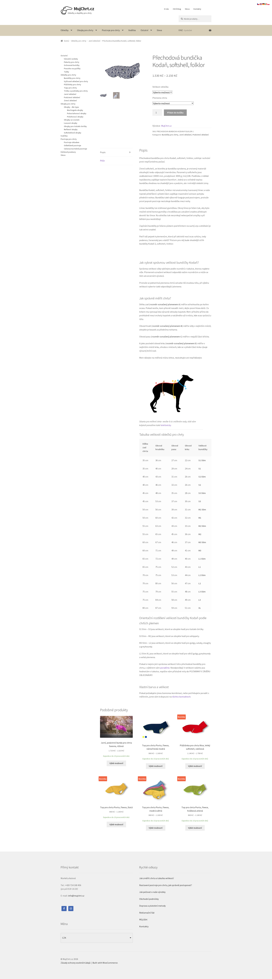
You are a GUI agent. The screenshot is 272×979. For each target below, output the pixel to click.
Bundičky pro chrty (170, 134)
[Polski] (268, 3)
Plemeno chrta (159, 97)
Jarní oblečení (94, 41)
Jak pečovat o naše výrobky (152, 892)
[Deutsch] (263, 3)
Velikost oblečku (160, 86)
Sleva (187, 9)
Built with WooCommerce (105, 962)
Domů (66, 41)
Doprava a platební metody (152, 905)
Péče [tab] (102, 160)
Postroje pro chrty (111, 30)
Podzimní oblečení (201, 134)
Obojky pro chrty (85, 30)
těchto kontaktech (181, 696)
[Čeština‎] (258, 3)
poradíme (165, 667)
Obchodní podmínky (149, 898)
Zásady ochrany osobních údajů (76, 962)
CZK (64, 937)
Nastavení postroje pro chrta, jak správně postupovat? (165, 885)
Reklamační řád (146, 912)
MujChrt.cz (84, 8)
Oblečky (64, 30)
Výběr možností (116, 763)
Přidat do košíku (175, 112)
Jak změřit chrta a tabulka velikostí (156, 878)
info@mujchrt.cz (76, 895)
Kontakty (197, 9)
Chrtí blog (177, 9)
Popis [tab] (103, 152)
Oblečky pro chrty (78, 41)
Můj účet (143, 919)
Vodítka (132, 30)
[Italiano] (266, 3)
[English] (261, 3)
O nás (166, 9)
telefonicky (166, 425)
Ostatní (144, 30)
